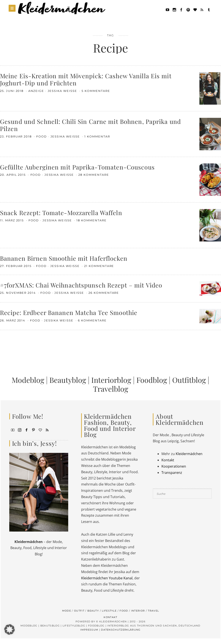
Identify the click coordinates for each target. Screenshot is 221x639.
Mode (66, 610)
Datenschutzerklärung (120, 629)
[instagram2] (174, 9)
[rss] (202, 9)
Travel (153, 610)
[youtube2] (12, 430)
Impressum (89, 629)
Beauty (93, 610)
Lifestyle (109, 610)
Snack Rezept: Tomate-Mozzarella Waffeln (61, 213)
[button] (9, 629)
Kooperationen (173, 466)
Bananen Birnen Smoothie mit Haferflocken (63, 258)
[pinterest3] (33, 430)
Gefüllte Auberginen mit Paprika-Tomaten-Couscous (77, 167)
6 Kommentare (92, 320)
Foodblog (151, 380)
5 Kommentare (96, 91)
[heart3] (40, 430)
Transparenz (171, 472)
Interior (138, 610)
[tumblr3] (208, 9)
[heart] (195, 9)
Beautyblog (67, 380)
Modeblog (28, 380)
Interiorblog (111, 380)
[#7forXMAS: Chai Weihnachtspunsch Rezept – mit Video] (210, 288)
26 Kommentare (103, 292)
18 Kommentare (91, 220)
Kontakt (167, 460)
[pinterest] (188, 9)
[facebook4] (26, 430)
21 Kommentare (99, 266)
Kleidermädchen (189, 453)
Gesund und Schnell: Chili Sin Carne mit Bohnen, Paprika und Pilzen (90, 125)
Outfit (79, 610)
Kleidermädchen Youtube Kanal (107, 578)
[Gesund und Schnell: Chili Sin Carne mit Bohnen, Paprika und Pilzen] (210, 133)
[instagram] (19, 430)
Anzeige (36, 91)
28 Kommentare (93, 174)
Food (41, 136)
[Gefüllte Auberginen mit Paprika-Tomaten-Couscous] (210, 179)
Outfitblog (189, 380)
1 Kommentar (97, 136)
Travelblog (110, 389)
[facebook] (181, 9)
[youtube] (167, 9)
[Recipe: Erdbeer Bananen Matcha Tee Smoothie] (210, 315)
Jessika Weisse (63, 91)
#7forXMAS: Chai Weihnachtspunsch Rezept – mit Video (81, 285)
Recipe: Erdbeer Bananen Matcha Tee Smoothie (68, 312)
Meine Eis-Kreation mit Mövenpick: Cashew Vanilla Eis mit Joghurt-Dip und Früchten (86, 79)
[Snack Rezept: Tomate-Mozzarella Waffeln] (210, 224)
